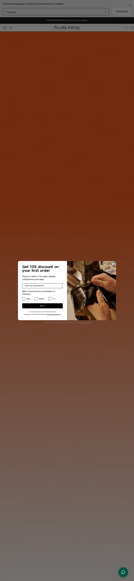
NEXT (42, 306)
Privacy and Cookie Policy (54, 314)
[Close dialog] (113, 264)
